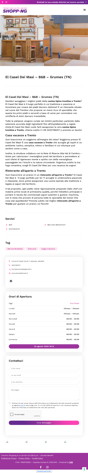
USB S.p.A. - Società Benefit (41, 455)
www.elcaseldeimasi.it (19, 273)
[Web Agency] (71, 462)
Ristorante (14, 229)
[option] (22, 40)
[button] (84, 10)
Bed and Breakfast (56, 225)
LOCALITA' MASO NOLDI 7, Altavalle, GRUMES (27, 261)
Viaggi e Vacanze (48, 249)
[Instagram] (6, 2)
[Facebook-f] (2, 2)
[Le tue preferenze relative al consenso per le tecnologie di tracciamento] (84, 469)
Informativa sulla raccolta (44, 471)
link (22, 405)
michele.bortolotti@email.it (21, 269)
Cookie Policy (37, 458)
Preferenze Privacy (9, 458)
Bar (10, 225)
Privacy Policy (24, 458)
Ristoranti (32, 249)
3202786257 (15, 265)
